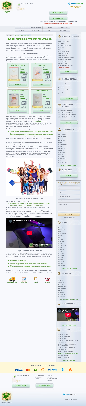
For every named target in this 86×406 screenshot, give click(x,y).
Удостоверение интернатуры (67, 114)
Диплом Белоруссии (64, 336)
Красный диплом (63, 51)
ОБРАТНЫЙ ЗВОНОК (58, 18)
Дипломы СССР (62, 55)
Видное (60, 280)
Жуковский (61, 294)
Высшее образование (64, 45)
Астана (60, 247)
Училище (61, 88)
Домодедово (62, 288)
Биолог (60, 146)
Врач (59, 160)
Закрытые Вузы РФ (64, 67)
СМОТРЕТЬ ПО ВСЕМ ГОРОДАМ (69, 268)
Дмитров (61, 284)
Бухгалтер (61, 150)
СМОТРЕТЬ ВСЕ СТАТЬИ (69, 360)
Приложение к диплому (65, 65)
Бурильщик (61, 148)
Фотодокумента (24, 80)
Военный (61, 156)
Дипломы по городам (52, 378)
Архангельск (62, 245)
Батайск (60, 259)
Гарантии (21, 30)
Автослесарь (62, 136)
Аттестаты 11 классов (64, 84)
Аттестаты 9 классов (64, 86)
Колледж (61, 94)
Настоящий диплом (64, 355)
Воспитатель (62, 158)
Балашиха (61, 278)
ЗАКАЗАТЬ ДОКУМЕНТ (58, 12)
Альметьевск (62, 233)
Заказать (49, 27)
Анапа (60, 235)
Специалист (61, 43)
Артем (60, 243)
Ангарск (60, 237)
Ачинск (60, 251)
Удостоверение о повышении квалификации (67, 117)
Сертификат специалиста (65, 112)
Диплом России (63, 334)
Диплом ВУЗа (62, 338)
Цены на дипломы (35, 27)
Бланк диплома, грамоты (65, 110)
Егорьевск (61, 292)
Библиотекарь (62, 144)
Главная (22, 27)
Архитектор (61, 140)
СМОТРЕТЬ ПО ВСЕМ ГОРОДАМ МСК (69, 299)
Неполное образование (65, 59)
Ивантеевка (61, 296)
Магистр (60, 49)
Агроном (60, 138)
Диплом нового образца (65, 351)
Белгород (61, 261)
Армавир (61, 241)
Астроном (61, 142)
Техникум (61, 92)
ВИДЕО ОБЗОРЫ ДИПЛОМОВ (69, 325)
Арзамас (60, 239)
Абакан (60, 227)
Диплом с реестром (64, 53)
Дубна (60, 290)
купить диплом (37, 121)
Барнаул (60, 257)
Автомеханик (62, 134)
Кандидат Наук (62, 63)
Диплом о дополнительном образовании (66, 348)
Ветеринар (61, 152)
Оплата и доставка (63, 27)
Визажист (61, 154)
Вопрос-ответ (35, 30)
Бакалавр (61, 47)
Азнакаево (61, 229)
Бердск (60, 263)
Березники (61, 266)
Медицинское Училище (65, 90)
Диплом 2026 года (63, 41)
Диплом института (63, 357)
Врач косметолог (63, 162)
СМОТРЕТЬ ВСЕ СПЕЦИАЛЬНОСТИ (68, 165)
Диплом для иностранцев (66, 57)
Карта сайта (50, 380)
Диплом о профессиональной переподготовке (67, 344)
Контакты (63, 30)
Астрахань (61, 249)
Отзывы (49, 30)
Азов (59, 231)
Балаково (61, 253)
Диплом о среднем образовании (68, 353)
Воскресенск (62, 282)
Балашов (61, 255)
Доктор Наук (62, 61)
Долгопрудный (62, 286)
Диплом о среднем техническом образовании (68, 341)
